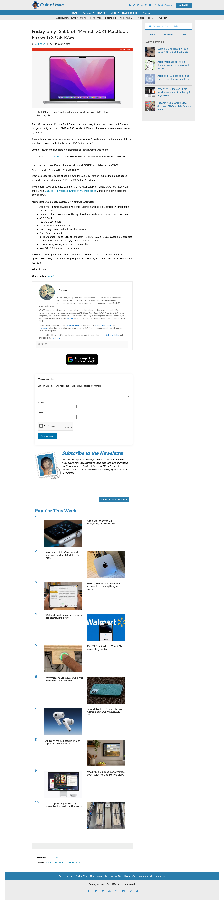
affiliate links (59, 156)
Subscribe (184, 5)
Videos (141, 17)
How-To (101, 12)
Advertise (168, 34)
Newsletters (162, 17)
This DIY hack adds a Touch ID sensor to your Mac (104, 648)
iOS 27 (74, 17)
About (152, 34)
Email (41, 412)
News (74, 12)
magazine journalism (103, 325)
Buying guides (129, 12)
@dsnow (56, 338)
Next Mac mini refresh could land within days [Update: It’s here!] (62, 555)
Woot (77, 863)
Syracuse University (74, 325)
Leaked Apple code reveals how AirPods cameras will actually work (105, 712)
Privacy (184, 34)
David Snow (39, 44)
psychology (43, 328)
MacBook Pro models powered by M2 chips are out (70, 191)
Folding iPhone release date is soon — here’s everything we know (104, 586)
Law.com (69, 318)
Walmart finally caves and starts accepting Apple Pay (64, 616)
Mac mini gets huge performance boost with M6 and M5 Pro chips (106, 773)
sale (61, 863)
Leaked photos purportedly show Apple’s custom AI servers (64, 805)
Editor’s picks (111, 17)
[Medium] (46, 344)
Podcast (150, 17)
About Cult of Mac (120, 876)
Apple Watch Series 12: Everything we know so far (102, 522)
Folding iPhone (95, 17)
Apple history (126, 17)
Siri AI (83, 17)
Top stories (69, 863)
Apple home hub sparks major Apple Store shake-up (63, 742)
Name (41, 402)
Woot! (51, 276)
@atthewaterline (112, 335)
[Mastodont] (42, 344)
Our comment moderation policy (148, 876)
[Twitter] (39, 344)
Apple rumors (62, 17)
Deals (114, 12)
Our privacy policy (99, 876)
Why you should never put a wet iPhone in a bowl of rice (64, 679)
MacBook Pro (52, 863)
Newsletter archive (114, 500)
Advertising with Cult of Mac (73, 876)
